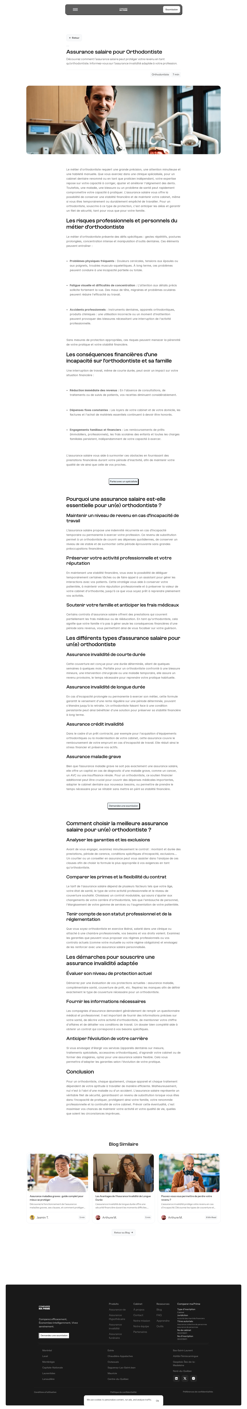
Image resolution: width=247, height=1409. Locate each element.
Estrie (111, 1350)
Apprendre (163, 1320)
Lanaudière (48, 1379)
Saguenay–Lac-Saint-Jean (122, 1367)
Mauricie (112, 1373)
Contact (138, 1315)
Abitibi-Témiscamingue (185, 1356)
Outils (160, 1326)
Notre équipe (141, 1326)
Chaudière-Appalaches (120, 1356)
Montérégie (48, 1361)
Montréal (47, 1350)
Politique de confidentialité (123, 1392)
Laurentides (48, 1373)
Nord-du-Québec (182, 1371)
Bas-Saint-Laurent (183, 1350)
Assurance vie (117, 1309)
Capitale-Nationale (52, 1367)
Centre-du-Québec (118, 1379)
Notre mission (141, 1320)
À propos (138, 1309)
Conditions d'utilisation (45, 1392)
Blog (159, 1309)
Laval (45, 1356)
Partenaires (140, 1331)
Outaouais (113, 1361)
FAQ (159, 1315)
